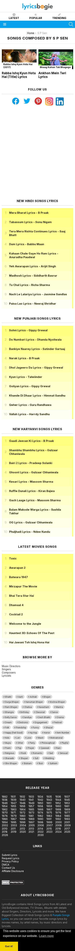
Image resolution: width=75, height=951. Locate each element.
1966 (40, 809)
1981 (31, 815)
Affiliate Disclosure (13, 871)
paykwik (52, 776)
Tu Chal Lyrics (29, 285)
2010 (4, 828)
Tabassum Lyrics (30, 222)
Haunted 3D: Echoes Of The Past (31, 633)
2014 (40, 828)
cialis (18, 776)
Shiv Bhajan (11, 763)
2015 (49, 828)
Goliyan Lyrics (29, 386)
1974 (40, 812)
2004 (23, 825)
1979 (14, 815)
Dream (8, 722)
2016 (58, 828)
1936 (58, 796)
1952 (58, 803)
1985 (67, 815)
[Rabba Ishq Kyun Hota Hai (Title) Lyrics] (19, 59)
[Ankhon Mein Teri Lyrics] (55, 59)
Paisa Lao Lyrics (32, 303)
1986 (5, 818)
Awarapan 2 (17, 567)
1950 (40, 803)
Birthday (24, 712)
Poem (8, 748)
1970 (5, 812)
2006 (41, 825)
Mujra (8, 743)
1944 (58, 799)
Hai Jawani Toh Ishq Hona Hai (29, 642)
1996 (22, 822)
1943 (49, 799)
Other (20, 743)
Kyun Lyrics (25, 377)
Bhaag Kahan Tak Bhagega (55, 67)
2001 (67, 822)
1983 (49, 815)
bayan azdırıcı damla (33, 776)
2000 (58, 822)
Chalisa (28, 707)
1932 (22, 796)
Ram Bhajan (11, 707)
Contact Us (8, 867)
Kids (7, 738)
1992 (58, 818)
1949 (31, 803)
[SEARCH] (71, 24)
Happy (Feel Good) (14, 732)
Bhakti (8, 697)
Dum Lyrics (26, 244)
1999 (49, 822)
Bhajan (47, 697)
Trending (59, 18)
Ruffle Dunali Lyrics (32, 491)
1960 (58, 806)
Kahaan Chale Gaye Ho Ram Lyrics (33, 255)
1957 (31, 806)
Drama (60, 717)
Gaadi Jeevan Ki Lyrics (31, 441)
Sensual (64, 753)
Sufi (36, 758)
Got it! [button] (9, 946)
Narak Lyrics (24, 358)
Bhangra (9, 712)
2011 (13, 828)
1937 (67, 796)
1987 (14, 818)
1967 (49, 809)
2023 (49, 831)
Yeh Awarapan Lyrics (32, 266)
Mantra (59, 707)
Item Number (63, 732)
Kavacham (44, 707)
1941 (31, 799)
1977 (67, 812)
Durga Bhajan (12, 702)
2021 (31, 831)
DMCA (5, 864)
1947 (14, 803)
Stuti (40, 763)
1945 (67, 799)
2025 (67, 831)
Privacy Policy (10, 861)
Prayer (31, 748)
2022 (41, 831)
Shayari (24, 758)
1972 (22, 812)
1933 (31, 796)
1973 (31, 812)
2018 (4, 831)
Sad (51, 753)
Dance (55, 712)
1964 (22, 809)
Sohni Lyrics (28, 330)
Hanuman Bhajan (34, 702)
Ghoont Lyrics (33, 472)
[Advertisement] (37, 152)
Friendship (21, 727)
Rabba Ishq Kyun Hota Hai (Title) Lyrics (19, 75)
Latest (14, 18)
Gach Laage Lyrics (35, 500)
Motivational (56, 738)
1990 (40, 818)
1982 (40, 815)
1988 (22, 818)
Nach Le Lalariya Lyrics (38, 294)
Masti (41, 738)
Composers (9, 672)
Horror (47, 732)
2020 (23, 831)
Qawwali (45, 748)
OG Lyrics (30, 522)
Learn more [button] (46, 935)
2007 (49, 825)
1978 (5, 815)
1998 (40, 822)
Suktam (53, 763)
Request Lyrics (10, 858)
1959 (49, 806)
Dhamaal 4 (16, 605)
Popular (35, 18)
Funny (36, 727)
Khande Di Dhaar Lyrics (37, 395)
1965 (31, 809)
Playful (65, 743)
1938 (4, 799)
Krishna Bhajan (57, 702)
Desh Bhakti (44, 717)
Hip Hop (33, 732)
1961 (66, 806)
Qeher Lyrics (30, 405)
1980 (22, 815)
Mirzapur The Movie (23, 586)
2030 (41, 835)
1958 (40, 806)
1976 (58, 812)
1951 (48, 803)
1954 (4, 806)
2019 (13, 831)
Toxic (13, 558)
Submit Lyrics (9, 854)
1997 (31, 822)
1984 (58, 815)
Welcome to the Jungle (25, 623)
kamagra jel (64, 776)
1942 (40, 799)
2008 (58, 825)
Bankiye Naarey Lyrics (37, 349)
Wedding (49, 758)
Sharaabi (9, 758)
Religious (9, 753)
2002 (5, 825)
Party (32, 743)
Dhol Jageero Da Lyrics (36, 367)
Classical (40, 712)
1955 (13, 806)
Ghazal (49, 727)
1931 (13, 796)
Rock (23, 753)
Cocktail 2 (16, 614)
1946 (5, 803)
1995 (13, 822)
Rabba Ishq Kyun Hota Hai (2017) (18, 66)
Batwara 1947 (18, 577)
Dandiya (27, 717)
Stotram (28, 763)
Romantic (37, 753)
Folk (7, 727)
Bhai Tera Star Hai (21, 595)
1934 (40, 796)
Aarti (20, 697)
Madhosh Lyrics (33, 275)
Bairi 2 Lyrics (30, 463)
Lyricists (6, 675)
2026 (5, 835)
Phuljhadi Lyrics (29, 531)
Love (29, 738)
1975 (49, 812)
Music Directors (11, 666)
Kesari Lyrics (31, 481)
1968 (58, 809)
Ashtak (33, 697)
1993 (67, 818)
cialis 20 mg (7, 776)
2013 (31, 828)
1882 (4, 796)
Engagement (41, 722)
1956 (22, 806)
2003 (14, 825)
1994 (5, 822)
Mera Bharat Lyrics (29, 212)
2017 (67, 828)
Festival (58, 722)
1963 (13, 809)
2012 (22, 828)
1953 (67, 803)
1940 (22, 799)
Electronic (23, 722)
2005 (32, 825)
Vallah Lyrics (29, 414)
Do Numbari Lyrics (35, 339)
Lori (18, 738)
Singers (6, 669)
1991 (49, 818)
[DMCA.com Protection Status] (13, 883)
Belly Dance (11, 717)
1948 (22, 803)
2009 (67, 825)
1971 (13, 812)
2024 (58, 831)
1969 (67, 809)
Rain (58, 748)
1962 (4, 809)
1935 (49, 796)
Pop (19, 748)
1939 (13, 799)
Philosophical (48, 743)
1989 (31, 818)
